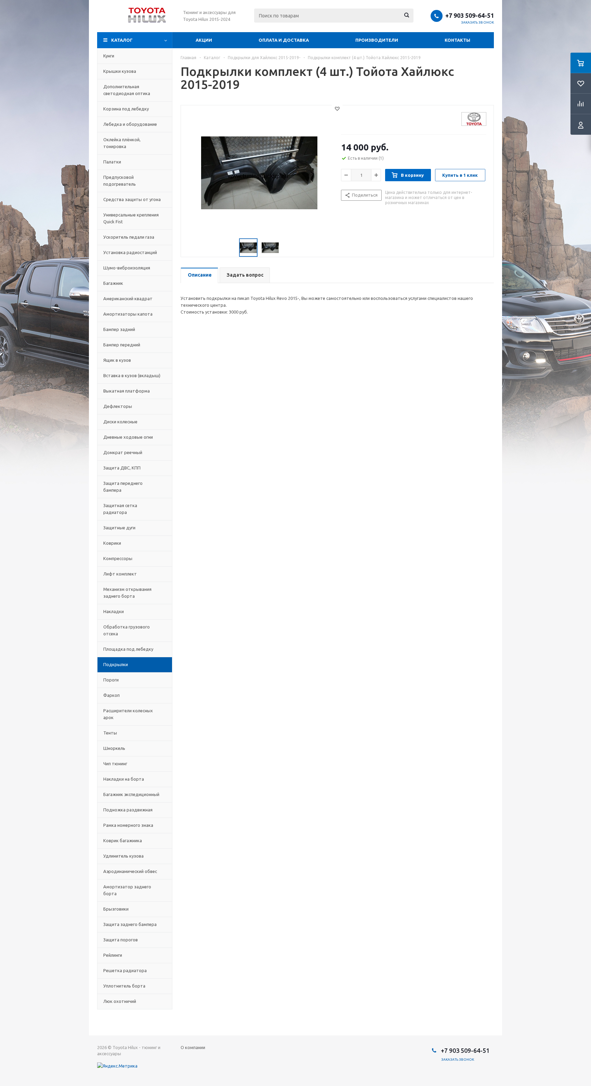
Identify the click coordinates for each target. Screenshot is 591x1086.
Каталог (122, 40)
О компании (193, 1047)
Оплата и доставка (284, 40)
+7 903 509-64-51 (469, 15)
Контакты (457, 40)
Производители (376, 40)
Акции (204, 40)
